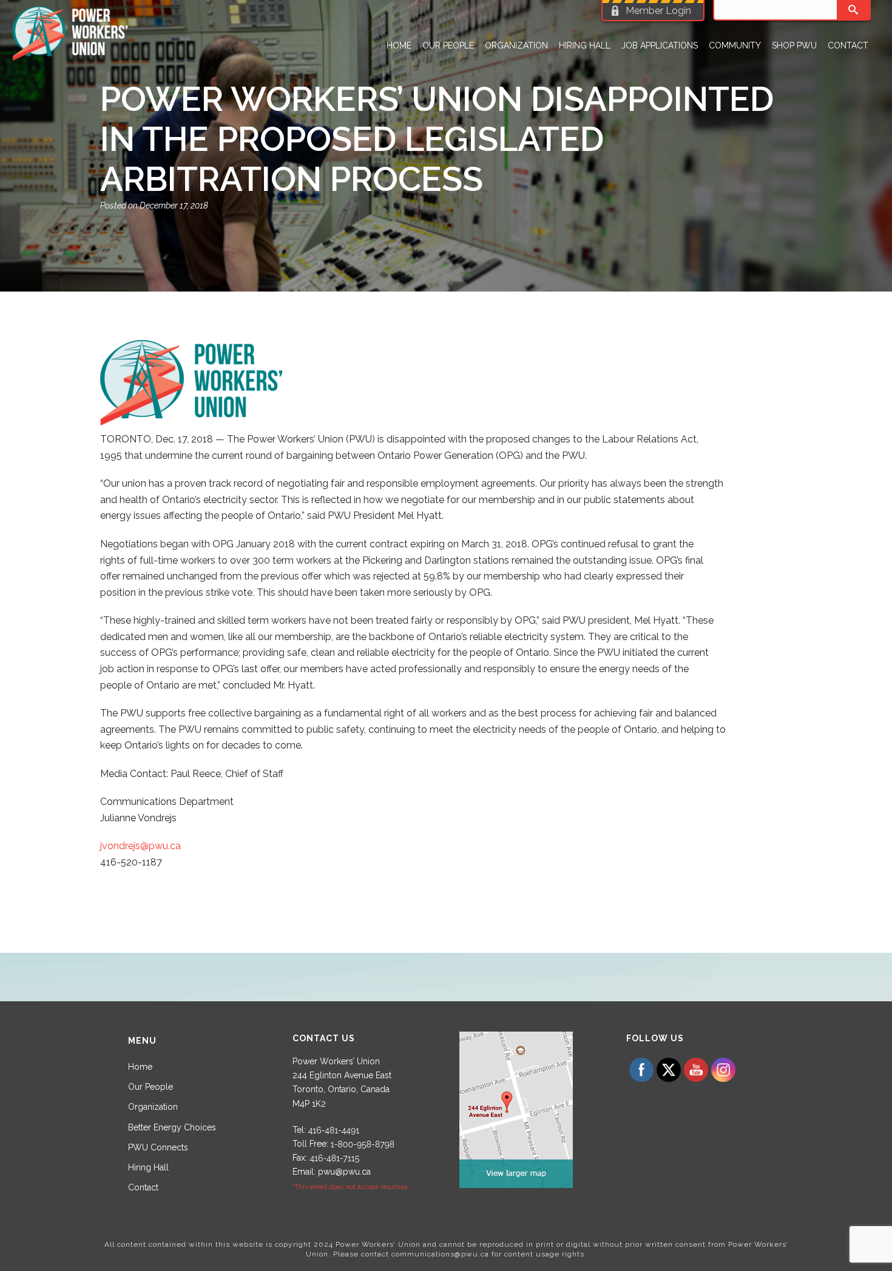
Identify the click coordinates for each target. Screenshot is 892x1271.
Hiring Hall (584, 45)
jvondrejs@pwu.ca (140, 846)
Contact (848, 45)
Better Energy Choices (172, 1127)
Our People (448, 45)
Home (399, 45)
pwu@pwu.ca (344, 1171)
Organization (516, 45)
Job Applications (659, 45)
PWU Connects (158, 1147)
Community (735, 45)
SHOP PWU (794, 45)
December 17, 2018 (174, 205)
